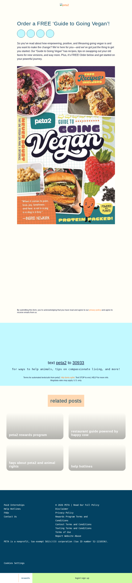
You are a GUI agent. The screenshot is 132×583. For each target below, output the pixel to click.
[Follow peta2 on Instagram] (13, 578)
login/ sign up (82, 578)
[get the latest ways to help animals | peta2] (66, 5)
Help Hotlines (12, 509)
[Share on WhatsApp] (31, 34)
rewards (25, 578)
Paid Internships (14, 505)
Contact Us (10, 516)
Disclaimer (61, 509)
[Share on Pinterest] (40, 34)
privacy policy (95, 310)
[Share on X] (21, 34)
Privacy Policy (64, 512)
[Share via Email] (50, 34)
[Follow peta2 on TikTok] (6, 578)
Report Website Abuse (68, 536)
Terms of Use (63, 532)
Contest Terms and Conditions (73, 524)
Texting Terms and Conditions (73, 528)
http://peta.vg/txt (68, 377)
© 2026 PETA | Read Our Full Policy (77, 505)
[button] (127, 5)
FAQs (6, 512)
